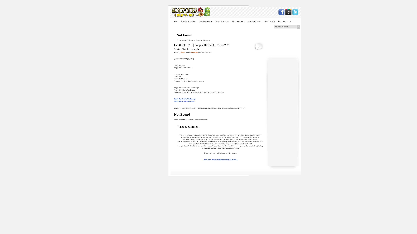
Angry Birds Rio (270, 21)
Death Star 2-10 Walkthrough (185, 99)
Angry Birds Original (206, 21)
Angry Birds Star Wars (188, 21)
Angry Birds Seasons (222, 21)
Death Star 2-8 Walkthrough (184, 101)
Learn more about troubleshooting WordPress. (220, 160)
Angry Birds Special (284, 21)
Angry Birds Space (238, 21)
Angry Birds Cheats (190, 15)
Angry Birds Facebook (254, 21)
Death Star (194, 52)
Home (176, 21)
